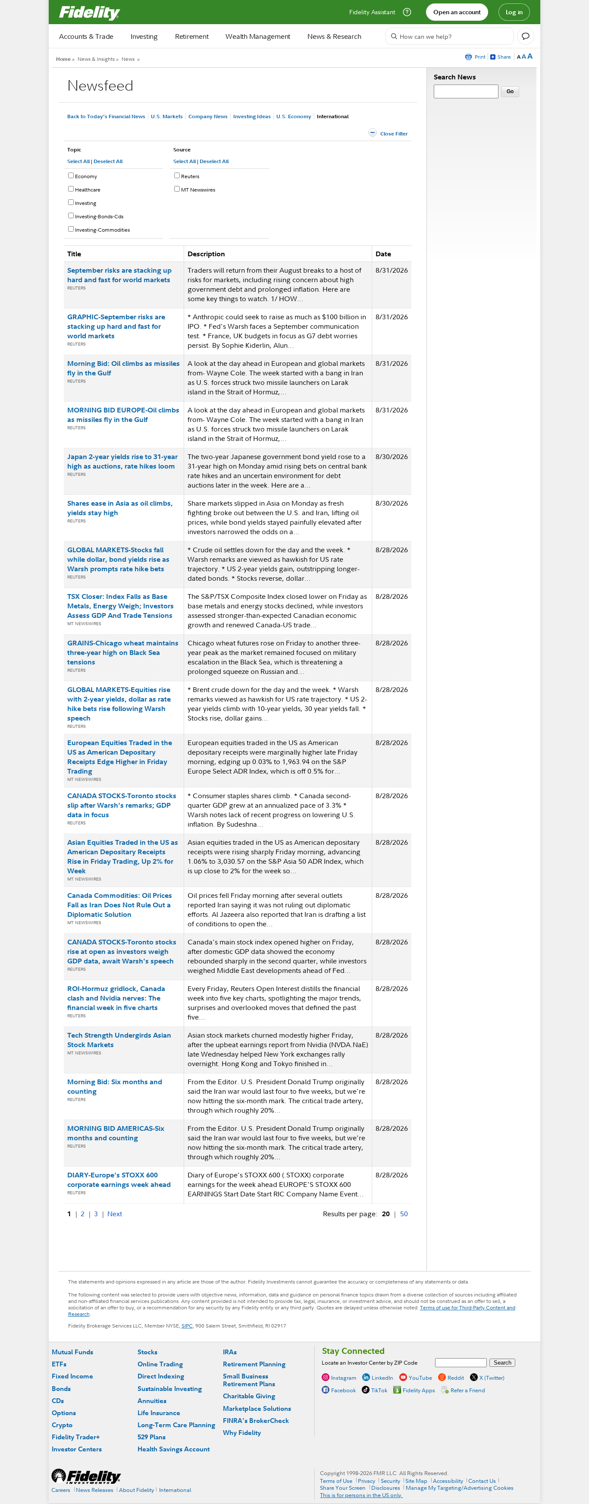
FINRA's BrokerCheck (256, 1420)
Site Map (416, 1480)
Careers (60, 1489)
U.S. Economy (293, 116)
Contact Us (482, 1480)
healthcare (87, 189)
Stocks (147, 1352)
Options (64, 1413)
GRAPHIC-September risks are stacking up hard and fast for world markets (116, 326)
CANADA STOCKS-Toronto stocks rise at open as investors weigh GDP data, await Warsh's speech (121, 951)
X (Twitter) (491, 1377)
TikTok (379, 1390)
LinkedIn (382, 1377)
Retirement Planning (254, 1364)
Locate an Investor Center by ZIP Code (369, 1362)
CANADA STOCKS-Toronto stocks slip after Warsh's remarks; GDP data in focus (121, 805)
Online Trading (160, 1364)
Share (504, 56)
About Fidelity (136, 1489)
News (128, 59)
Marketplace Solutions (257, 1408)
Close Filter (394, 133)
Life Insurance (159, 1413)
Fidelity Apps (419, 1390)
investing (85, 203)
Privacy (366, 1480)
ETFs (59, 1364)
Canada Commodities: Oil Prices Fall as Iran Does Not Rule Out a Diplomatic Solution (119, 905)
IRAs (230, 1352)
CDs (58, 1401)
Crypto (62, 1425)
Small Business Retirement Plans (249, 1380)
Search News (455, 76)
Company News (208, 116)
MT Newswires (198, 189)
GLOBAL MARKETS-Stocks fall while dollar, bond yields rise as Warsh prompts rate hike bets (118, 559)
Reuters (190, 176)
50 (404, 1213)
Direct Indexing (161, 1376)
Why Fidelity (242, 1432)
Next (114, 1213)
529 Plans (152, 1437)
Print (480, 56)
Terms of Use (336, 1480)
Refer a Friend (468, 1390)
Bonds (61, 1388)
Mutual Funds (72, 1352)
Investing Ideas (252, 116)
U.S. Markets (167, 116)
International (175, 1489)
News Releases (94, 1489)
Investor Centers (77, 1449)
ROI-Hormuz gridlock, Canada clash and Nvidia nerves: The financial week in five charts (116, 998)
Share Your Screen (343, 1487)
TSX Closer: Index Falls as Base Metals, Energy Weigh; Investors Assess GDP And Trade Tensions (120, 606)
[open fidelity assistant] (525, 36)
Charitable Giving (249, 1396)
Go (510, 91)
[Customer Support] (407, 12)
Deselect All (108, 161)
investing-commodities (102, 229)
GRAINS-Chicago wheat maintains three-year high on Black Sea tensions (123, 652)
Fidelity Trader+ (76, 1437)
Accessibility (448, 1480)
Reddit (456, 1377)
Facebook (343, 1390)
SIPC (187, 1325)
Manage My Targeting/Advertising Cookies (460, 1487)
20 (386, 1213)
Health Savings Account (174, 1449)
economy (86, 176)
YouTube (420, 1377)
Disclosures (385, 1487)
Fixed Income (72, 1376)
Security (390, 1480)
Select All (78, 161)
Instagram (343, 1377)
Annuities (152, 1401)
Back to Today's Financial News (106, 116)
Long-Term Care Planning (176, 1425)
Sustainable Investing (170, 1388)
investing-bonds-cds (99, 216)
